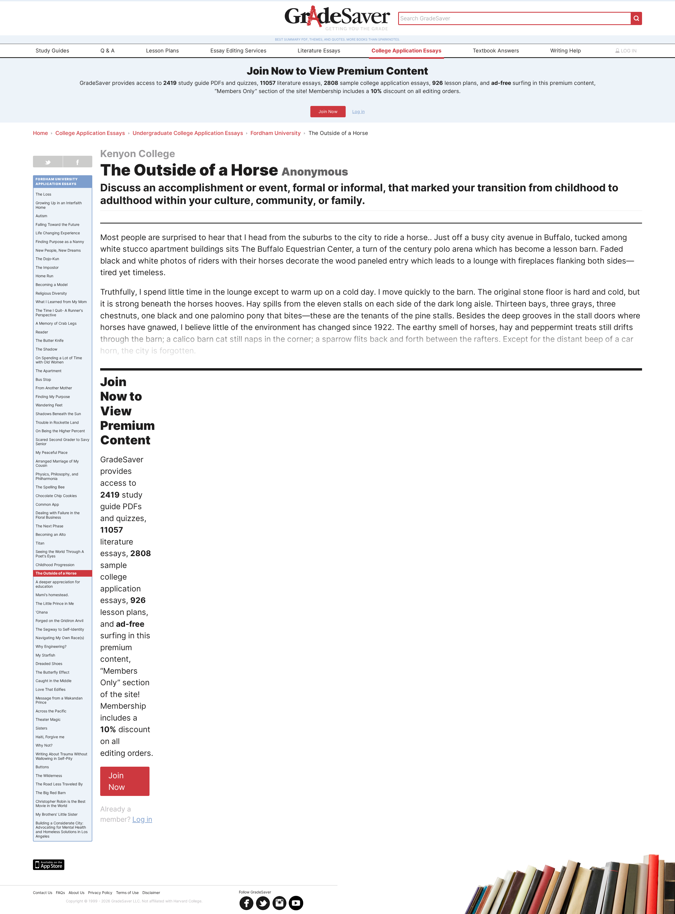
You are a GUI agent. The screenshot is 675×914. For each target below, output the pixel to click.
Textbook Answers (496, 50)
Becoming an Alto (51, 534)
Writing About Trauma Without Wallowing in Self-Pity (61, 756)
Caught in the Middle (53, 680)
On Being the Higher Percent (60, 431)
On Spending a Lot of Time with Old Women (59, 360)
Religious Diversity (51, 293)
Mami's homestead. (52, 594)
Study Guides (52, 50)
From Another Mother (54, 388)
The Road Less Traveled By (59, 784)
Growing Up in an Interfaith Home (59, 205)
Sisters (41, 728)
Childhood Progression (55, 564)
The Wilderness (49, 775)
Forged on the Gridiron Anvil (59, 620)
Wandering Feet (49, 405)
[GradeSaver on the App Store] (48, 864)
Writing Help (565, 50)
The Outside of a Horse (56, 573)
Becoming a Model (52, 284)
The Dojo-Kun (47, 258)
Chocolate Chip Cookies (56, 495)
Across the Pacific (51, 711)
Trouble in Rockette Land (57, 422)
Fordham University (275, 133)
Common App (47, 504)
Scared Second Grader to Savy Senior (62, 441)
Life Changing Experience (58, 233)
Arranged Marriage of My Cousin (57, 463)
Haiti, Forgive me (50, 737)
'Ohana (42, 612)
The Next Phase (49, 526)
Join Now (328, 111)
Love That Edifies (50, 689)
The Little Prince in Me (55, 603)
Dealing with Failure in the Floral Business (58, 515)
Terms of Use (127, 892)
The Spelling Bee (50, 487)
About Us (76, 892)
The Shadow (46, 349)
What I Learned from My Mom (61, 301)
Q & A (107, 50)
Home (40, 133)
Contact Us (42, 892)
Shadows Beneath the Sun (58, 413)
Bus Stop (43, 379)
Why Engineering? (51, 646)
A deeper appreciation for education (58, 584)
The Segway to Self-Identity (60, 629)
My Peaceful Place (52, 452)
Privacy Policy (100, 892)
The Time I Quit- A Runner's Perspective (59, 312)
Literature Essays (319, 50)
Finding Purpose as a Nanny (60, 241)
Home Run (44, 276)
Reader (42, 332)
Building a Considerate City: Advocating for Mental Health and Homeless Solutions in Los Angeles (62, 829)
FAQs (60, 892)
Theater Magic (48, 719)
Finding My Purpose (53, 396)
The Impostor (47, 267)
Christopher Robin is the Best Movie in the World (60, 803)
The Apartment (48, 370)
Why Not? (44, 745)
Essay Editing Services (238, 50)
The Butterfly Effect (52, 672)
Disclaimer (151, 892)
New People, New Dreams (58, 250)
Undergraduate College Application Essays (188, 133)
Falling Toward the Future (57, 224)
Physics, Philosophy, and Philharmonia (57, 476)
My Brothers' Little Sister (57, 814)
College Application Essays (406, 50)
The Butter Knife (50, 340)
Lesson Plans (162, 50)
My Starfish (45, 655)
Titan (40, 543)
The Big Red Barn (51, 792)
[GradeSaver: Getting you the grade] (337, 18)
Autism (41, 215)
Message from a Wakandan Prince (59, 700)
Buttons (42, 767)
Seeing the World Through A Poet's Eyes (60, 553)
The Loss (43, 194)
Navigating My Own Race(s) (60, 637)
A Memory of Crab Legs (56, 323)
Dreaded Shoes (49, 663)
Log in (628, 51)
